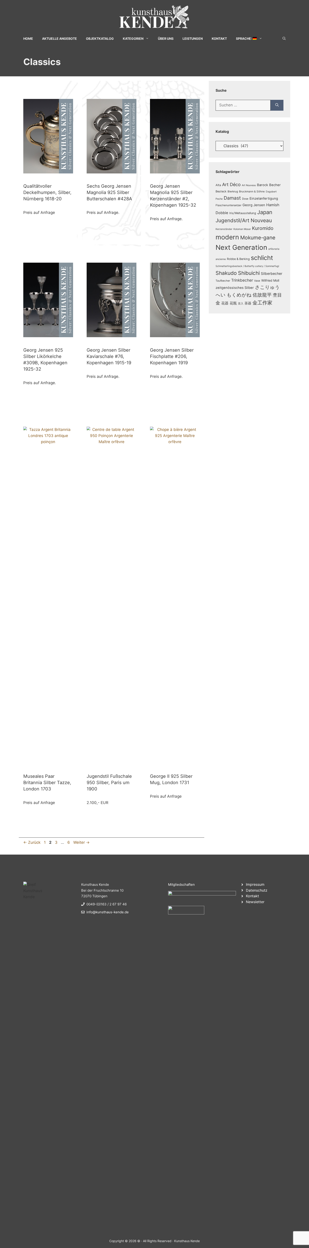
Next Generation (241, 247)
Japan (264, 212)
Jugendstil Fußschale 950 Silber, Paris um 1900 (109, 783)
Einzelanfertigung (264, 198)
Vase (257, 280)
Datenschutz (256, 890)
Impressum (255, 884)
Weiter (81, 842)
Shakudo (226, 273)
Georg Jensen (253, 205)
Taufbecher (223, 280)
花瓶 (233, 303)
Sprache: (244, 38)
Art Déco (231, 184)
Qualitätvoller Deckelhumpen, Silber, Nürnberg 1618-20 (47, 192)
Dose (245, 198)
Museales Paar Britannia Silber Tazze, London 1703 (47, 783)
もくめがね (239, 295)
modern (227, 237)
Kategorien (133, 38)
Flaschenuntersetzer (228, 205)
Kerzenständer (224, 229)
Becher (275, 185)
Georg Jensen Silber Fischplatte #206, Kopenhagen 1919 (172, 356)
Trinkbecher (242, 280)
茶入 (240, 303)
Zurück (31, 842)
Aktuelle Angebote (59, 38)
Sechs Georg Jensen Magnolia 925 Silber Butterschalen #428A (109, 192)
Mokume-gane (257, 237)
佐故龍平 (262, 295)
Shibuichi (249, 273)
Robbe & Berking (238, 259)
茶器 (248, 303)
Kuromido (262, 228)
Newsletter (255, 902)
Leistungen (193, 38)
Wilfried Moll (270, 280)
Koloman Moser (242, 229)
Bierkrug (233, 191)
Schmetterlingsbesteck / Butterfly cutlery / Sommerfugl (247, 266)
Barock (262, 185)
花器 (224, 303)
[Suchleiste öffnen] (284, 38)
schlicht (262, 258)
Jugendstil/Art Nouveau (244, 220)
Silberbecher (271, 273)
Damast (232, 198)
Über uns (166, 38)
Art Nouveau (249, 185)
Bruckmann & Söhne (252, 191)
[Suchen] (277, 105)
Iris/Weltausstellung (242, 213)
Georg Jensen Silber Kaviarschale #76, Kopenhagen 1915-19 (109, 356)
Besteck (221, 191)
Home (28, 38)
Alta (218, 185)
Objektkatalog (100, 38)
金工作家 (262, 302)
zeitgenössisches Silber (235, 288)
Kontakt (219, 38)
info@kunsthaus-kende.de (107, 912)
